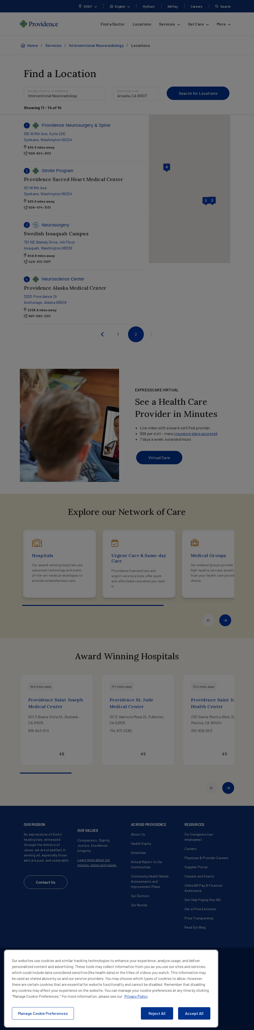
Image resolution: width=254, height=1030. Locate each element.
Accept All (194, 1013)
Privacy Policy (136, 996)
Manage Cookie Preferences (43, 1013)
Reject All (157, 1013)
